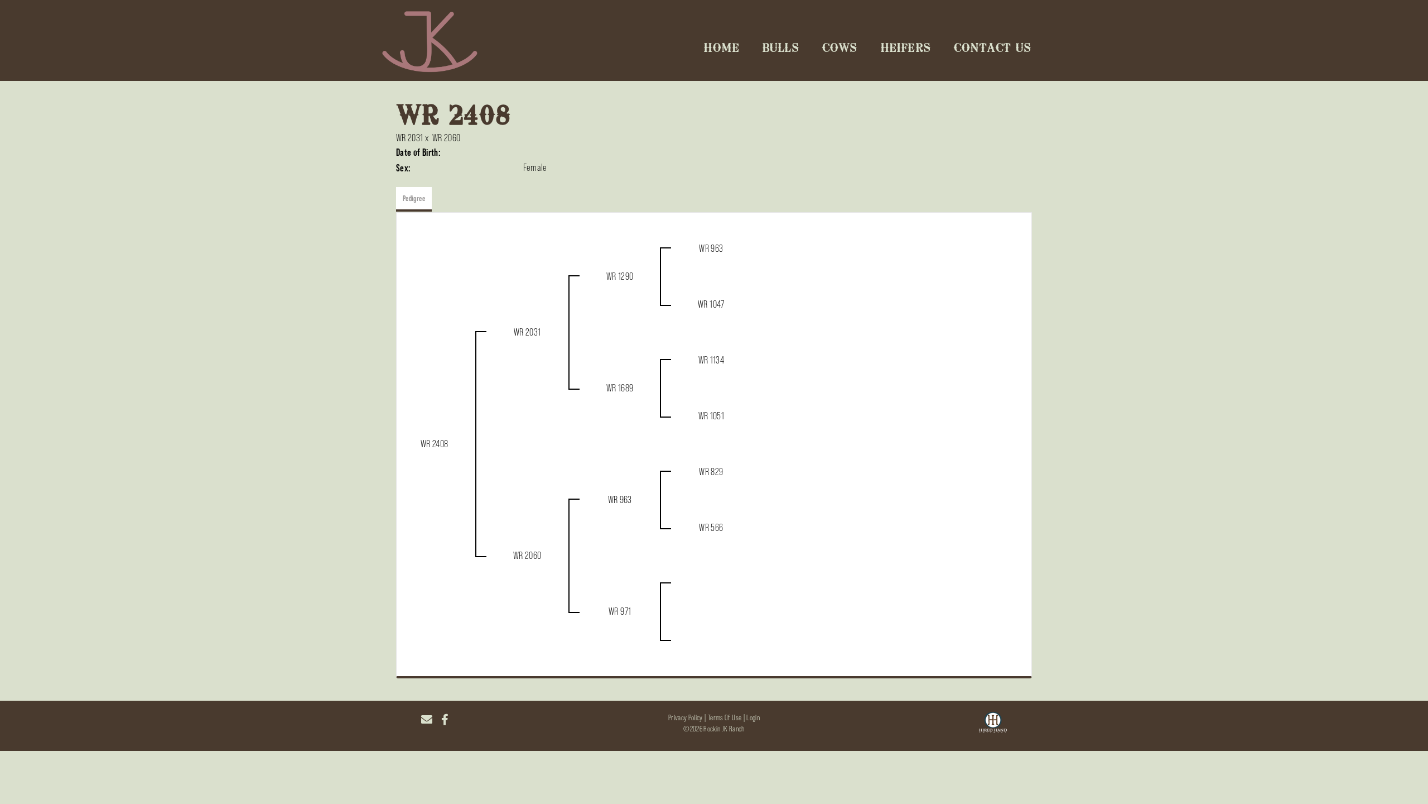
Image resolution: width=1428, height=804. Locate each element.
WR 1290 (620, 276)
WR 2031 (409, 137)
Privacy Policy (685, 717)
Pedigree (414, 198)
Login (753, 717)
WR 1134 (711, 360)
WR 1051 (711, 416)
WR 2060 (446, 137)
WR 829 (711, 471)
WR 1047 (711, 304)
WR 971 (620, 611)
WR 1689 (620, 388)
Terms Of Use (724, 717)
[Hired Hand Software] (993, 724)
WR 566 (711, 527)
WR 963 (711, 248)
